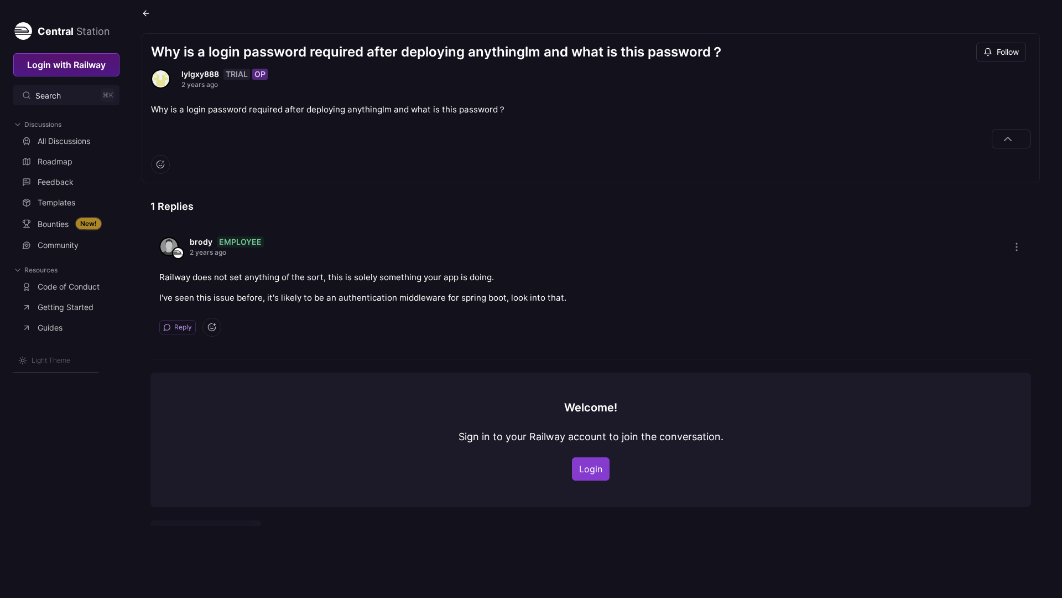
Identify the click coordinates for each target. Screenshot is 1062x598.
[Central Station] (22, 29)
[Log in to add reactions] (160, 164)
